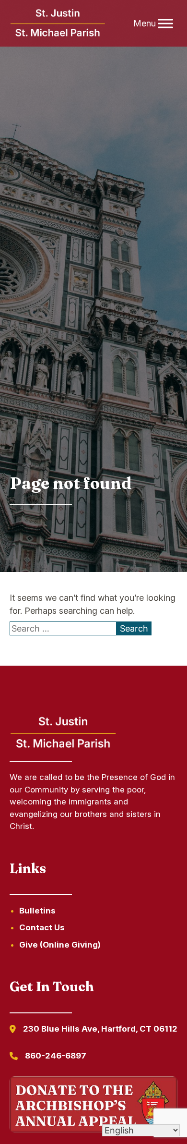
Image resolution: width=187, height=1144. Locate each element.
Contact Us (42, 927)
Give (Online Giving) (60, 944)
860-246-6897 (55, 1055)
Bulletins (37, 910)
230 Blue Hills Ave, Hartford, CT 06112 (100, 1029)
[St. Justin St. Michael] (58, 23)
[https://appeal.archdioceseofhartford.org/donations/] (94, 1106)
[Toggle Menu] (165, 23)
